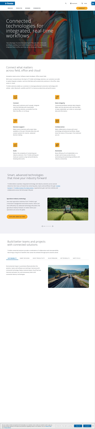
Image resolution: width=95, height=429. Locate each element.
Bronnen (27, 8)
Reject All (78, 425)
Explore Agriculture (17, 216)
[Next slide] (53, 226)
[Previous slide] (42, 226)
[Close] (93, 425)
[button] (73, 3)
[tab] (12, 258)
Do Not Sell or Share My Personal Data (64, 425)
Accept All (87, 425)
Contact (82, 8)
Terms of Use (48, 426)
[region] (47, 210)
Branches (10, 8)
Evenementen (36, 8)
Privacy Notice (7, 427)
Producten (19, 8)
